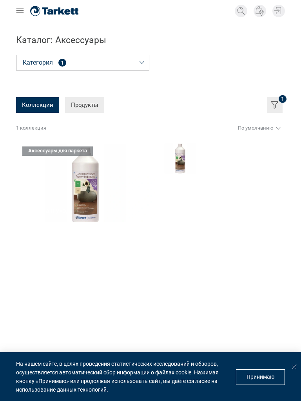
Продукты (84, 104)
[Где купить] (260, 11)
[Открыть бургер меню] (20, 11)
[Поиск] (241, 11)
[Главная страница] (54, 11)
